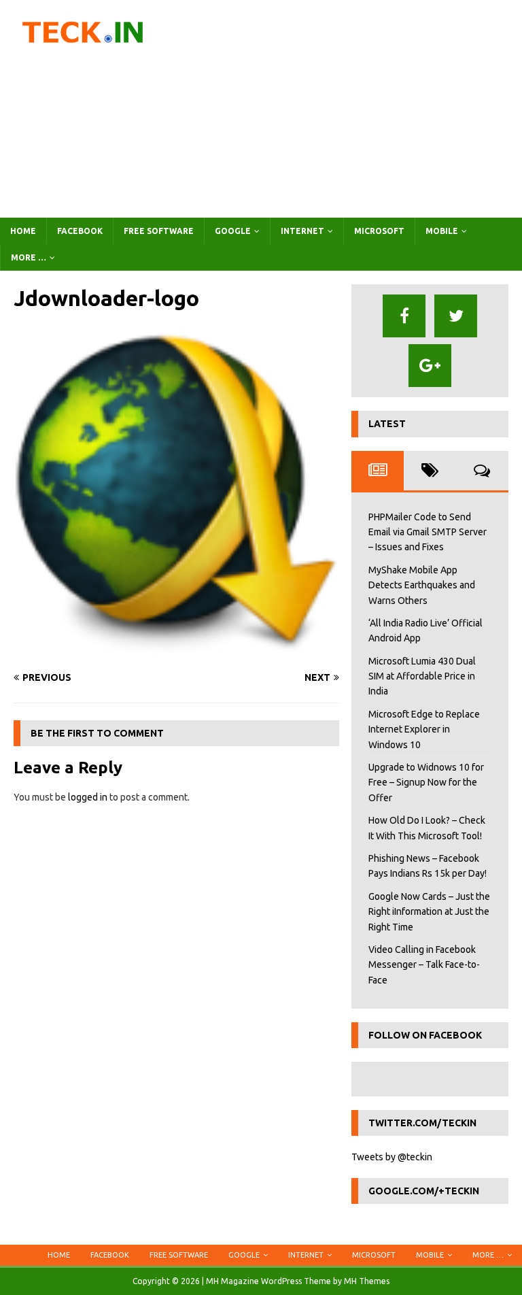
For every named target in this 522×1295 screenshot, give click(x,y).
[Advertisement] (350, 109)
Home (23, 230)
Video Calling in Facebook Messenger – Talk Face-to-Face (424, 965)
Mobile (441, 230)
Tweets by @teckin (391, 1156)
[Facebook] (404, 316)
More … (28, 257)
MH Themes (366, 1281)
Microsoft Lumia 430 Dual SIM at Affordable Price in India (422, 676)
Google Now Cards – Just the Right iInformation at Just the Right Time (429, 911)
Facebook (80, 230)
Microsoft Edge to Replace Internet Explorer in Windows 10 (424, 729)
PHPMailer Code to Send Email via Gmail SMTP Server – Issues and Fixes (427, 532)
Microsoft (379, 230)
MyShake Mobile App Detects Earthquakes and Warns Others (421, 585)
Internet (302, 230)
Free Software (159, 230)
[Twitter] (455, 316)
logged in (87, 797)
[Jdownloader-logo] (176, 651)
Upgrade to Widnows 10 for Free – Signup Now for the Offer (426, 782)
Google (233, 230)
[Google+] (429, 365)
